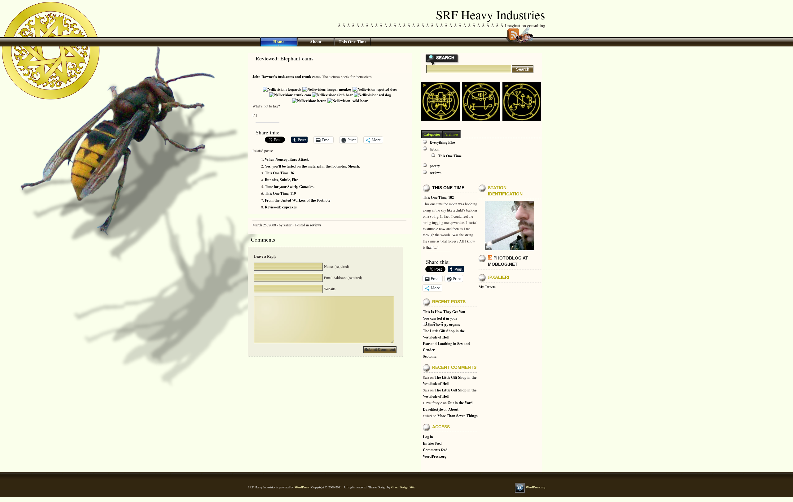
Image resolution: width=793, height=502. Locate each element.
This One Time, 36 (279, 173)
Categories (431, 134)
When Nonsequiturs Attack (287, 159)
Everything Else (442, 142)
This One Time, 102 (438, 197)
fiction (435, 149)
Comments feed (435, 449)
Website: (329, 288)
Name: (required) (336, 266)
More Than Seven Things (457, 415)
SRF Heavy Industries (490, 14)
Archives (451, 134)
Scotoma (429, 356)
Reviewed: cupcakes (281, 207)
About (316, 41)
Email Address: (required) (342, 277)
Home (278, 41)
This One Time (352, 41)
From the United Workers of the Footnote (297, 200)
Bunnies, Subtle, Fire (281, 179)
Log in (428, 436)
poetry (435, 165)
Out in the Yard (460, 402)
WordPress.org (434, 456)
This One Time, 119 (280, 193)
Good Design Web (403, 487)
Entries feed (432, 443)
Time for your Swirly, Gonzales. (289, 186)
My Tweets (487, 287)
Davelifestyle (433, 409)
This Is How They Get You (444, 311)
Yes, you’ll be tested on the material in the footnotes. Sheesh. (312, 166)
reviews (316, 225)
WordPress (302, 487)
